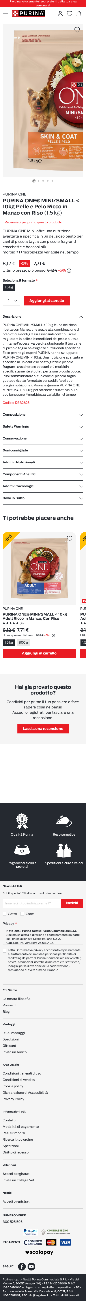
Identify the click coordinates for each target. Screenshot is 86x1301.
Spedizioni (11, 1039)
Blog (6, 1011)
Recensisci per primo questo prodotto (33, 222)
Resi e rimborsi (14, 1133)
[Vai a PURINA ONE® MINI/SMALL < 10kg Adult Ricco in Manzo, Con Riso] (39, 568)
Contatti (9, 1120)
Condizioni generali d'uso (22, 1073)
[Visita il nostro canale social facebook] (22, 1266)
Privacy (8, 923)
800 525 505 (12, 1222)
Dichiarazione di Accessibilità (25, 1092)
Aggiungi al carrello (46, 301)
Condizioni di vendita (19, 1080)
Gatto (12, 914)
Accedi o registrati (16, 1174)
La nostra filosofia (16, 999)
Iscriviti (72, 903)
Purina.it (9, 1005)
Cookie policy (13, 1086)
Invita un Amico (15, 1052)
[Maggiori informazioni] (69, 271)
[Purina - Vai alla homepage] (28, 13)
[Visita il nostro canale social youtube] (31, 1266)
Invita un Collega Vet (18, 1180)
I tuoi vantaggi (14, 1033)
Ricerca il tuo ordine (18, 1139)
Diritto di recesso (16, 1152)
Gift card (9, 1046)
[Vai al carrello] (78, 13)
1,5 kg (9, 287)
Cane (30, 914)
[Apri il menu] (7, 13)
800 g (23, 642)
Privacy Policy (13, 1099)
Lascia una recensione (43, 729)
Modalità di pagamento (21, 1126)
